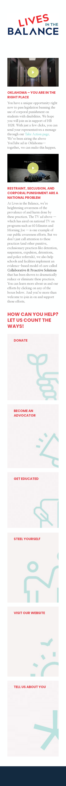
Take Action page (37, 134)
